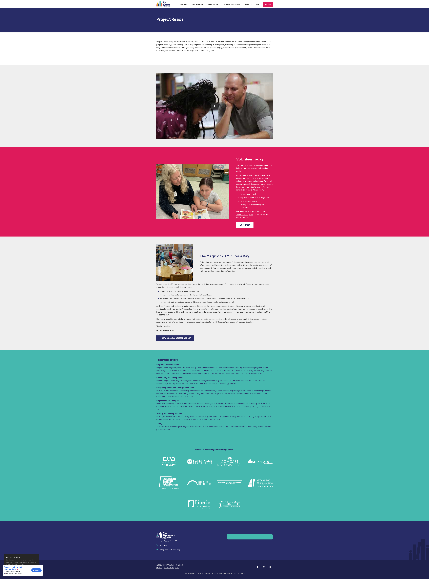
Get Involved (197, 4)
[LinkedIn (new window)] (270, 567)
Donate (268, 4)
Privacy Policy (223, 573)
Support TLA (213, 4)
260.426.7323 (242, 214)
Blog (257, 4)
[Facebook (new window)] (257, 567)
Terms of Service (236, 573)
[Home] (164, 4)
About (247, 4)
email (251, 214)
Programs (183, 4)
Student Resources (232, 4)
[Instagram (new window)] (263, 567)
